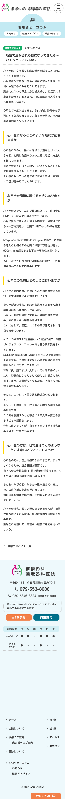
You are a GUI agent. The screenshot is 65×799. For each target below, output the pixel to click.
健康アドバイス (13, 48)
